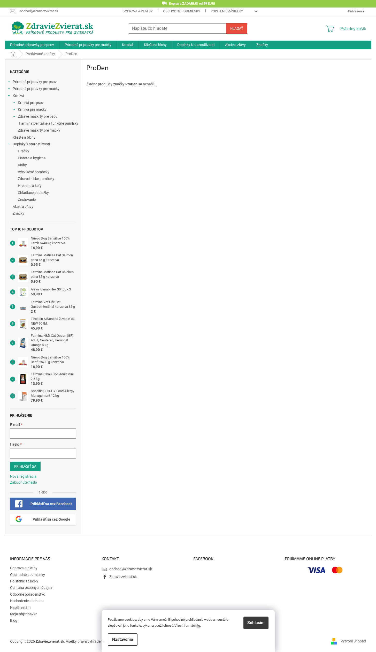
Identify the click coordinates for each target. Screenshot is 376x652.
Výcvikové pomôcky (33, 172)
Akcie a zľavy (23, 207)
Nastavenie (122, 639)
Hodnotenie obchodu (27, 601)
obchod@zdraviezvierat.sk (130, 569)
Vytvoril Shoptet (353, 641)
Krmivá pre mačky (32, 109)
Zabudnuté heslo (23, 482)
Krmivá (18, 96)
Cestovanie (27, 200)
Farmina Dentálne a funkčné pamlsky (48, 123)
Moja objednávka (23, 614)
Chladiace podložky (33, 193)
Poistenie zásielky (227, 11)
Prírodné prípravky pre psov (35, 82)
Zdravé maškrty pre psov (37, 116)
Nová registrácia (23, 476)
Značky (18, 213)
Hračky (23, 151)
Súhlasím (256, 622)
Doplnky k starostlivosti (31, 144)
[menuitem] (32, 45)
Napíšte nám (20, 607)
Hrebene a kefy (30, 186)
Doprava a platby (137, 11)
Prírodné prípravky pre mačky (36, 89)
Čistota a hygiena (32, 158)
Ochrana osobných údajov (31, 588)
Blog (13, 620)
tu (198, 625)
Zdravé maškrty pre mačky (39, 130)
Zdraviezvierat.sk (123, 577)
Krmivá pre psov (31, 103)
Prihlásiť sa (25, 466)
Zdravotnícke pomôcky (36, 179)
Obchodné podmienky (181, 11)
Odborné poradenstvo (27, 594)
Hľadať (236, 28)
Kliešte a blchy (24, 137)
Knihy (22, 165)
